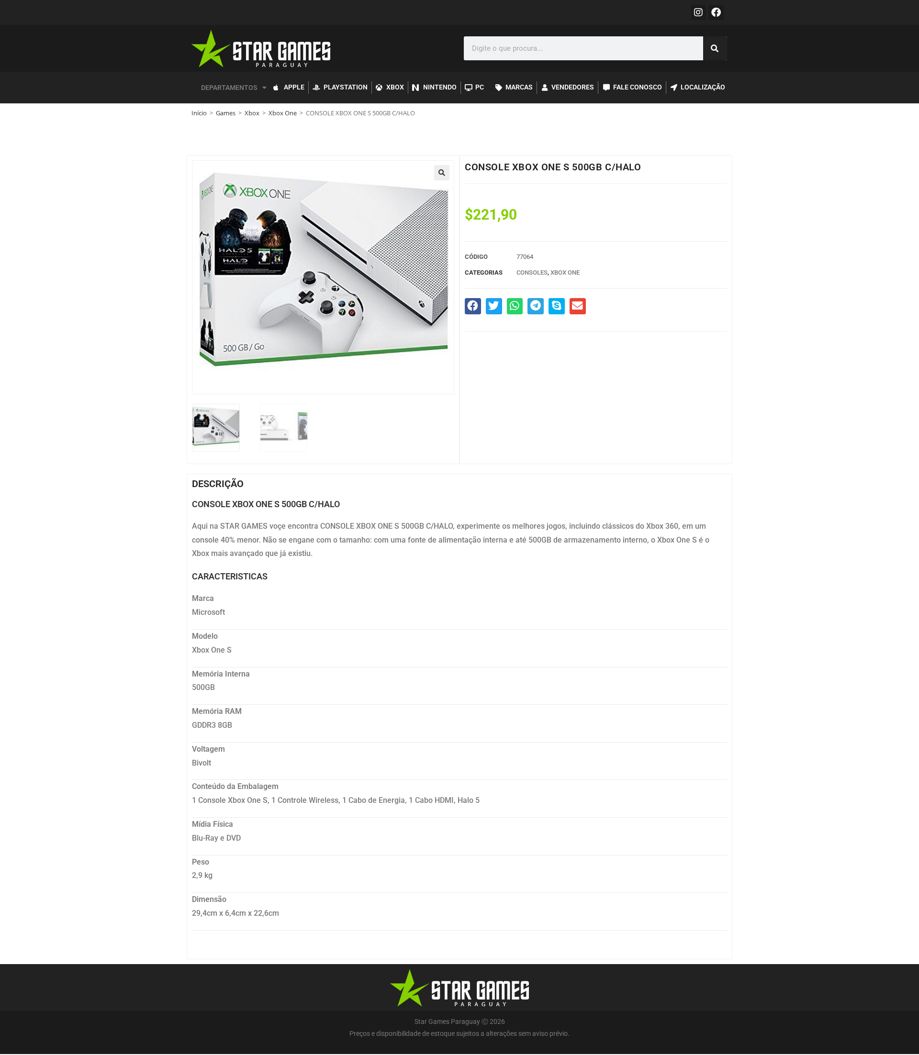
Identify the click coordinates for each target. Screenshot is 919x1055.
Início (199, 113)
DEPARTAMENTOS (229, 87)
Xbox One (283, 113)
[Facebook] (716, 12)
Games (225, 113)
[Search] (715, 48)
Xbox (252, 113)
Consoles (532, 272)
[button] (441, 172)
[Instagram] (698, 12)
